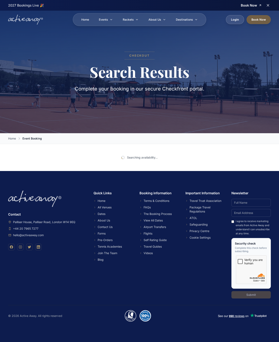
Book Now (258, 19)
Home (85, 19)
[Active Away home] (25, 19)
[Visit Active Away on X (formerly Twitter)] (29, 247)
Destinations (184, 19)
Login (235, 19)
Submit (251, 294)
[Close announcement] (268, 5)
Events (103, 19)
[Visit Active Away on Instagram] (20, 247)
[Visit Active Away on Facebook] (11, 247)
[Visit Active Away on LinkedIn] (38, 247)
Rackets (128, 19)
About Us (154, 19)
